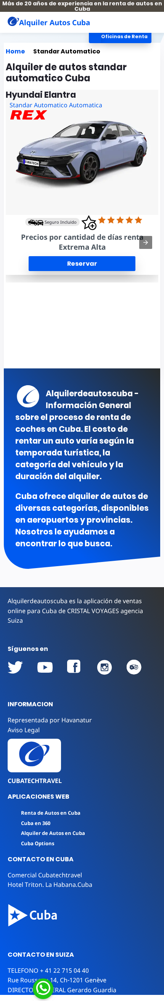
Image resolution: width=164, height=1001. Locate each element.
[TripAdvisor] (134, 667)
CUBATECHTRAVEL (35, 781)
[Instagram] (104, 667)
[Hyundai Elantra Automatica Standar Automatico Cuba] (82, 152)
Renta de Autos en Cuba (50, 812)
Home (15, 51)
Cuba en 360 (35, 823)
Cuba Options (37, 843)
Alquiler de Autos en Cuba (53, 833)
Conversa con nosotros (94, 987)
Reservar (82, 263)
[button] (150, 22)
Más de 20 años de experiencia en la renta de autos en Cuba (82, 6)
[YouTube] (15, 667)
